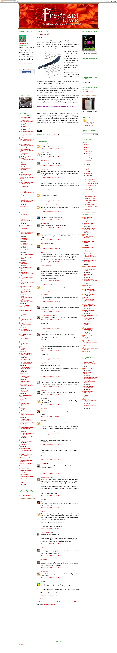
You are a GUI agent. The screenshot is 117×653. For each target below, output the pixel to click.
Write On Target (24, 367)
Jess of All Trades (45, 477)
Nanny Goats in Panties (26, 254)
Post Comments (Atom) (49, 604)
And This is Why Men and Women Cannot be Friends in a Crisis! (26, 385)
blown (21, 268)
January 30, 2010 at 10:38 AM (50, 507)
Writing (59, 135)
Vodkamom (23, 126)
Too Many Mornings (89, 254)
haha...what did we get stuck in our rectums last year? (27, 140)
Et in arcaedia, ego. (89, 386)
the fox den (23, 466)
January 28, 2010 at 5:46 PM (50, 386)
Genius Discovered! (90, 196)
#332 (85, 373)
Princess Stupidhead (46, 532)
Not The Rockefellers (25, 267)
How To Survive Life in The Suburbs (26, 455)
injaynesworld (24, 243)
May (87, 166)
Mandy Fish (23, 272)
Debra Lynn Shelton (45, 380)
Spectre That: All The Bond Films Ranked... (90, 281)
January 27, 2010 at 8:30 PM (50, 177)
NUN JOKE (87, 244)
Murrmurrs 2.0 (23, 214)
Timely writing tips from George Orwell (89, 382)
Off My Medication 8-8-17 (90, 263)
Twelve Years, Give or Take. (26, 273)
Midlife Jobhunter (25, 149)
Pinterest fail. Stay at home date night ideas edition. (26, 363)
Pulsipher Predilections (26, 476)
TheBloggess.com (25, 117)
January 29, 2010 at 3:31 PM (50, 444)
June (87, 164)
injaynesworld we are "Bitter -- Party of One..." (26, 245)
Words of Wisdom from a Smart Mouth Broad (27, 434)
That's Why (23, 164)
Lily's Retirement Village (26, 330)
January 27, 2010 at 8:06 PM (50, 157)
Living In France (24, 468)
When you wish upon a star (90, 342)
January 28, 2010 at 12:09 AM (50, 301)
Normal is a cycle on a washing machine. (26, 471)
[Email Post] (58, 134)
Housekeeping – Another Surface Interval (26, 227)
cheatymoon (44, 160)
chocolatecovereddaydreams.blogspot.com (51, 284)
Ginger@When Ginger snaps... (48, 362)
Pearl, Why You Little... (26, 232)
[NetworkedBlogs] (26, 69)
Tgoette (42, 305)
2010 (85, 149)
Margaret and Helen (25, 174)
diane (42, 499)
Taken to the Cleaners (90, 198)
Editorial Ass (87, 399)
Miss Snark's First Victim (91, 368)
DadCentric (87, 323)
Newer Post (39, 601)
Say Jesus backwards (89, 307)
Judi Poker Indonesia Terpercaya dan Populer (90, 256)
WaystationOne (88, 274)
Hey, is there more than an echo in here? (26, 160)
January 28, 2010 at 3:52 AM (50, 319)
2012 (85, 145)
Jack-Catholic (88, 189)
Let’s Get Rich (23, 239)
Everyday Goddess (25, 448)
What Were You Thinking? (24, 190)
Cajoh (42, 420)
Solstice (86, 324)
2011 (85, 147)
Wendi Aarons (24, 206)
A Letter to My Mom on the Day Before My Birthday (26, 133)
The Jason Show (88, 351)
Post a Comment (41, 598)
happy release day (88, 387)
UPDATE (86, 311)
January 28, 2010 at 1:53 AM (50, 311)
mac (42, 390)
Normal (22, 409)
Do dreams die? (88, 225)
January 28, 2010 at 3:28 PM (50, 376)
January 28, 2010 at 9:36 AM (50, 350)
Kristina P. (43, 215)
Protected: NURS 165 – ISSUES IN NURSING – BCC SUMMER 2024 (27, 185)
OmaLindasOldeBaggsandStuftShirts (50, 204)
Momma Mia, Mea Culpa (26, 182)
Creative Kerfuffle (25, 403)
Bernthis (22, 296)
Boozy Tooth (44, 152)
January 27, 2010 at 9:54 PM (50, 239)
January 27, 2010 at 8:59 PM (50, 201)
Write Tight (53, 135)
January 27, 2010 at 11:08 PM (50, 262)
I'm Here (22, 408)
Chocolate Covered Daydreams (25, 169)
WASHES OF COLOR (25, 463)
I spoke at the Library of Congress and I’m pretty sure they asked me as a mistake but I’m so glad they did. (27, 121)
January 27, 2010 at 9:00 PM (50, 211)
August (87, 160)
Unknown (43, 193)
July (87, 162)
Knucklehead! (87, 345)
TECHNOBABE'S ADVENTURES (24, 481)
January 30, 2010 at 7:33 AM (50, 495)
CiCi (42, 231)
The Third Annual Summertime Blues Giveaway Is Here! (24, 376)
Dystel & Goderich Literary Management (89, 392)
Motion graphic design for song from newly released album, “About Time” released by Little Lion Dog (26, 299)
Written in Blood (88, 247)
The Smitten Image (25, 249)
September (88, 158)
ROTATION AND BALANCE (88, 218)
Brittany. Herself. (24, 218)
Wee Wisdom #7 (89, 191)
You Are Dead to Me (43, 34)
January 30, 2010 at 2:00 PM (50, 544)
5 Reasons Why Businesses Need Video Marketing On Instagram (26, 202)
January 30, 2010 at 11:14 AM (50, 528)
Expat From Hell (88, 335)
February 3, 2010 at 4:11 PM (50, 595)
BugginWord (23, 238)
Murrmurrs (23, 213)
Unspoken (43, 571)
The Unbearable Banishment (88, 328)
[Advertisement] (51, 621)
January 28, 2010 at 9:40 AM (50, 359)
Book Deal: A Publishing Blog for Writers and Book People (90, 379)
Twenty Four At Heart (26, 458)
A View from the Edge (26, 342)
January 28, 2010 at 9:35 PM (50, 394)
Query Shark (87, 372)
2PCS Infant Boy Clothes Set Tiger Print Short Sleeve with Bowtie (27, 194)
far (84, 275)
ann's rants (23, 484)
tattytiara (43, 559)
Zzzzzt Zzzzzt (23, 263)
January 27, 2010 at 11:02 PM (50, 248)
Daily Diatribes (24, 474)
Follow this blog (26, 72)
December (88, 151)
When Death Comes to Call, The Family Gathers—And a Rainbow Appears (26, 152)
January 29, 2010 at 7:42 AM (50, 404)
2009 (85, 209)
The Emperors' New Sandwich (88, 237)
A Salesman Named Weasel (26, 145)
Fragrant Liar (24, 43)
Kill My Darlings (45, 135)
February (88, 173)
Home (58, 601)
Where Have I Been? (25, 306)
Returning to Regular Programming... (25, 369)
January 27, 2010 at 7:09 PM (50, 148)
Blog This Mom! (24, 478)
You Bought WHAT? (25, 356)
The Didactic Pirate (89, 289)
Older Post (76, 601)
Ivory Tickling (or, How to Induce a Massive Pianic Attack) (26, 257)
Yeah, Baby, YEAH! (88, 92)
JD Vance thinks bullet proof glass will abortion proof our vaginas (26, 177)
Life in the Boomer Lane (26, 131)
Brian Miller (43, 463)
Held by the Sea (24, 391)
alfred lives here (88, 279)
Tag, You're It (87, 337)
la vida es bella (24, 138)
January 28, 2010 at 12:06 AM (50, 291)
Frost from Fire (23, 251)
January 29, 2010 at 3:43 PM (50, 459)
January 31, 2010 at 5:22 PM (50, 578)
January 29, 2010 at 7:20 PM (50, 473)
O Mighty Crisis (24, 444)
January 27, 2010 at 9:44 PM (50, 219)
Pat (41, 581)
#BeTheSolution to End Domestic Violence (89, 300)
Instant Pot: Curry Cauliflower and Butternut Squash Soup (26, 221)
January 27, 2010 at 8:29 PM (50, 165)
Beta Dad (86, 298)
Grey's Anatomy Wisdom (26, 441)
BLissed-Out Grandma (46, 295)
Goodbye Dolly (87, 220)
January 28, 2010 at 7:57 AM (50, 328)
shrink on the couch (45, 243)
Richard (42, 332)
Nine (21, 278)
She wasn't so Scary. (25, 128)
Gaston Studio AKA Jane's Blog (25, 311)
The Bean (22, 199)
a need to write (23, 404)
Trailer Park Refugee (25, 225)
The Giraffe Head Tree (46, 315)
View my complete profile (26, 63)
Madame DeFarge (45, 547)
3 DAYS (22, 349)
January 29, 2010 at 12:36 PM (50, 434)
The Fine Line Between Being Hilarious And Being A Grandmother (26, 422)
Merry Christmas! (24, 343)
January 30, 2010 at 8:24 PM (50, 567)
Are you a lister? (24, 171)
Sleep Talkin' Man (89, 310)
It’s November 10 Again (25, 319)
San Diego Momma (25, 318)
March (87, 171)
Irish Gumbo (87, 235)
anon (42, 511)
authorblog (87, 340)
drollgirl (22, 262)
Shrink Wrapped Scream (26, 427)
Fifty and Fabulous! (25, 323)
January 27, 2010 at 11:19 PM (50, 281)
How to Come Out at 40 (89, 290)
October (88, 155)
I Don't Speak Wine (90, 194)
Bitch (86, 177)
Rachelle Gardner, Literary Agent (89, 361)
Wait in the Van (24, 373)
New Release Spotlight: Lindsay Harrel (89, 364)
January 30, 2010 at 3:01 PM (50, 555)
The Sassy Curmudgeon (26, 277)
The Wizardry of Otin (89, 294)
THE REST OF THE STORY (26, 436)
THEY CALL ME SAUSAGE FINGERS (89, 305)
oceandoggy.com (88, 223)
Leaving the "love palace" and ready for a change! (26, 285)
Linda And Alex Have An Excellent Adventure (26, 337)
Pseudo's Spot (24, 439)
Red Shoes (43, 408)
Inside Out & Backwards (26, 290)
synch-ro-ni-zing (24, 413)
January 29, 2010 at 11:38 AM (50, 416)
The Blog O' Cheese (89, 228)
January (88, 175)
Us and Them (87, 285)
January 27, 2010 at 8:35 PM (50, 189)
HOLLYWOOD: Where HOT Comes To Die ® (26, 354)
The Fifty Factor (24, 305)
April (87, 169)
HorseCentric (23, 329)
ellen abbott (43, 223)
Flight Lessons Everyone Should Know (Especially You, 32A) (88, 123)
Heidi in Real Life (25, 144)
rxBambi (43, 169)
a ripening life (24, 390)
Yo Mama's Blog (24, 419)
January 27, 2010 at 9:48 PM (50, 228)
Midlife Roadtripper (45, 265)
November (88, 153)
